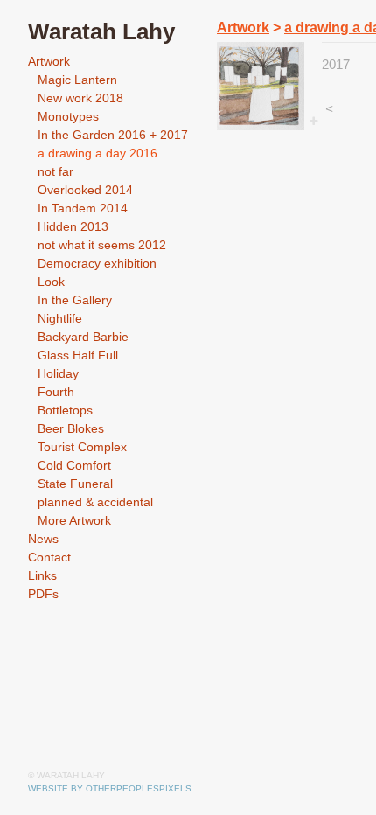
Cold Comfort (74, 465)
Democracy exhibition (97, 263)
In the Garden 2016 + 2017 (113, 135)
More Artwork (74, 520)
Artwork (49, 61)
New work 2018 (80, 98)
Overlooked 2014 (85, 190)
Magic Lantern (77, 80)
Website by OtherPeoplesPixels (109, 788)
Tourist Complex (82, 447)
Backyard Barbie (83, 337)
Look (51, 282)
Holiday (58, 373)
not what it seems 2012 (102, 245)
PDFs (43, 594)
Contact (49, 557)
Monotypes (68, 116)
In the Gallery (75, 300)
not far (55, 171)
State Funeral (75, 484)
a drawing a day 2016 (97, 153)
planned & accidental (95, 502)
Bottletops (65, 410)
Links (42, 575)
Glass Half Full (78, 355)
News (43, 539)
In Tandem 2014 (83, 208)
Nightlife (60, 318)
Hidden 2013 (73, 226)
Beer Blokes (71, 428)
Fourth (56, 392)
